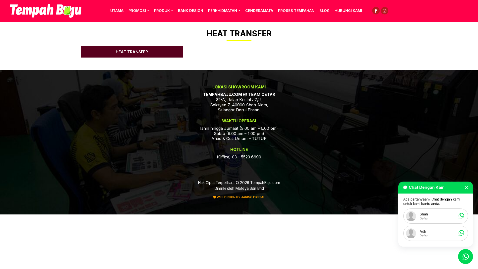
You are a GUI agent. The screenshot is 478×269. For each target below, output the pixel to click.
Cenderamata (259, 10)
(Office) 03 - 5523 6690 (239, 156)
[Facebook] (376, 10)
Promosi (137, 10)
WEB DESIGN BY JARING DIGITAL (240, 197)
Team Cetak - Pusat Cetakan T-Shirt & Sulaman (45, 11)
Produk (162, 10)
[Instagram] (384, 10)
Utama (116, 10)
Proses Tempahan (296, 10)
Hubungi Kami (348, 10)
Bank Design (190, 10)
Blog (324, 10)
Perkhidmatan (222, 10)
